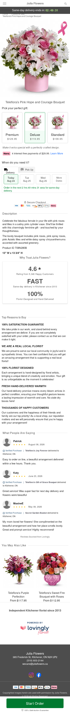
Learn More (56, 153)
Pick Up (29, 169)
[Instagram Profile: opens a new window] (31, 675)
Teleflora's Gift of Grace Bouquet (41, 482)
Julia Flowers (35, 3)
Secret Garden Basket (36, 512)
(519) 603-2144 (35, 660)
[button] (63, 705)
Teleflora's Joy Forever (36, 450)
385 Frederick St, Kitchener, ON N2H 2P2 (35, 657)
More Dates (59, 179)
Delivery (10, 172)
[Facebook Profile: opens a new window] (38, 675)
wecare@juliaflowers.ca (35, 663)
